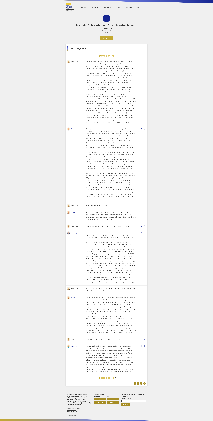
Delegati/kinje (107, 7)
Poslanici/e (94, 7)
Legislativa (128, 7)
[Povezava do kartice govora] (144, 61)
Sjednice (83, 7)
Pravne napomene (71, 410)
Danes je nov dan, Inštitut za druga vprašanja (77, 397)
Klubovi (118, 7)
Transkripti (108, 38)
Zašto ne (79, 405)
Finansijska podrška (72, 411)
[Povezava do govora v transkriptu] (141, 61)
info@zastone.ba (71, 415)
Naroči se (125, 404)
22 (113, 55)
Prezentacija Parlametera (73, 408)
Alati (138, 7)
